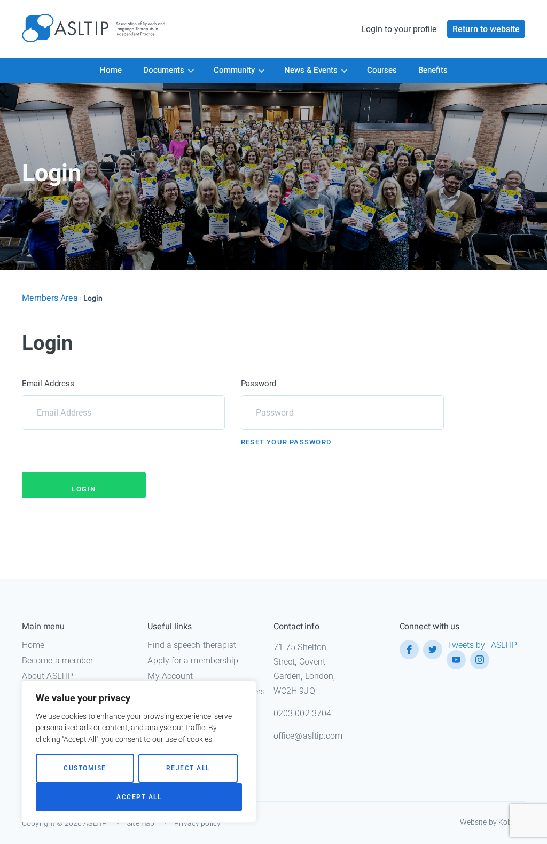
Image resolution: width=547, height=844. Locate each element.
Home (111, 70)
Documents (163, 70)
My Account (170, 676)
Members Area (50, 298)
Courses (382, 70)
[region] (138, 752)
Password (259, 383)
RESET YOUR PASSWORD (286, 442)
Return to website (486, 29)
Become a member (57, 660)
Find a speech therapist (191, 645)
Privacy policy (197, 823)
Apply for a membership (192, 660)
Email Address (48, 383)
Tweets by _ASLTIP (482, 645)
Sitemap (140, 823)
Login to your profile (398, 29)
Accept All (138, 797)
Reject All (188, 768)
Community (234, 70)
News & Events (311, 70)
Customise (85, 768)
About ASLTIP (47, 676)
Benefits (433, 70)
